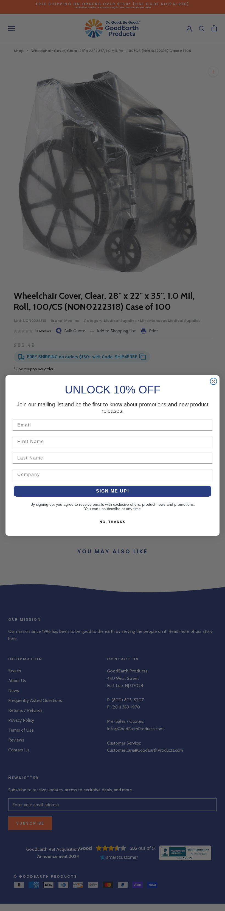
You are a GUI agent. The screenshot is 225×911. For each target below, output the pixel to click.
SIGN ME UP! (112, 491)
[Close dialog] (213, 381)
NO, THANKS (113, 522)
